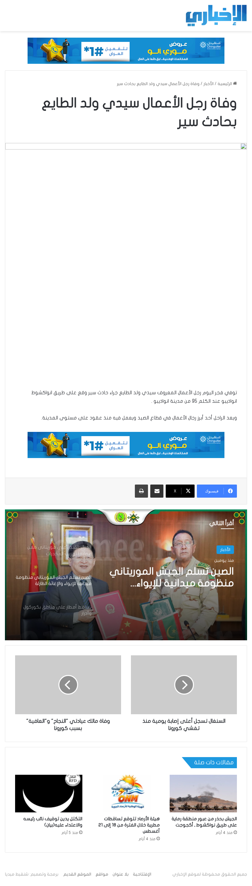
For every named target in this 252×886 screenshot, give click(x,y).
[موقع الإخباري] (216, 16)
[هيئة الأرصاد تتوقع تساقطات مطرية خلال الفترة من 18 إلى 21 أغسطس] (125, 794)
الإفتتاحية (142, 874)
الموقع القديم (77, 874)
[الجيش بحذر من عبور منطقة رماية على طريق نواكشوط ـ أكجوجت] (203, 794)
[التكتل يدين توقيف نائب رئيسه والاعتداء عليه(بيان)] (48, 794)
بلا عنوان (121, 874)
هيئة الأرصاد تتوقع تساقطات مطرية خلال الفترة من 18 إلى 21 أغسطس (129, 825)
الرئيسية (225, 83)
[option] (126, 574)
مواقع (101, 874)
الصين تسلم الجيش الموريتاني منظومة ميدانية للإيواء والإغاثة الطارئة (172, 577)
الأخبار (208, 83)
